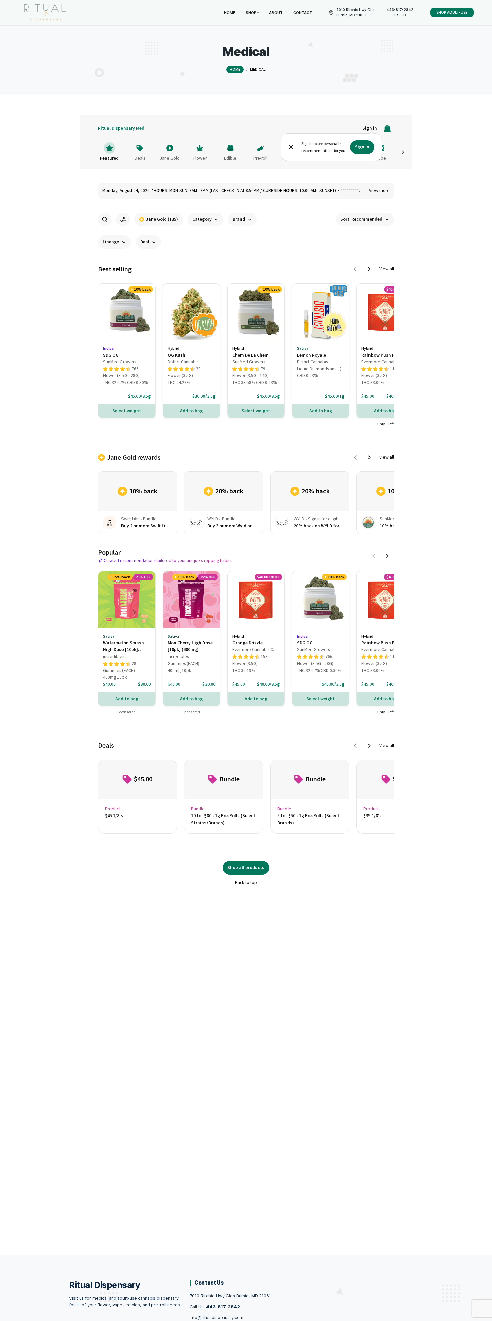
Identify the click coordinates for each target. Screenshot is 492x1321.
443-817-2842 (223, 1306)
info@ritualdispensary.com (216, 1317)
